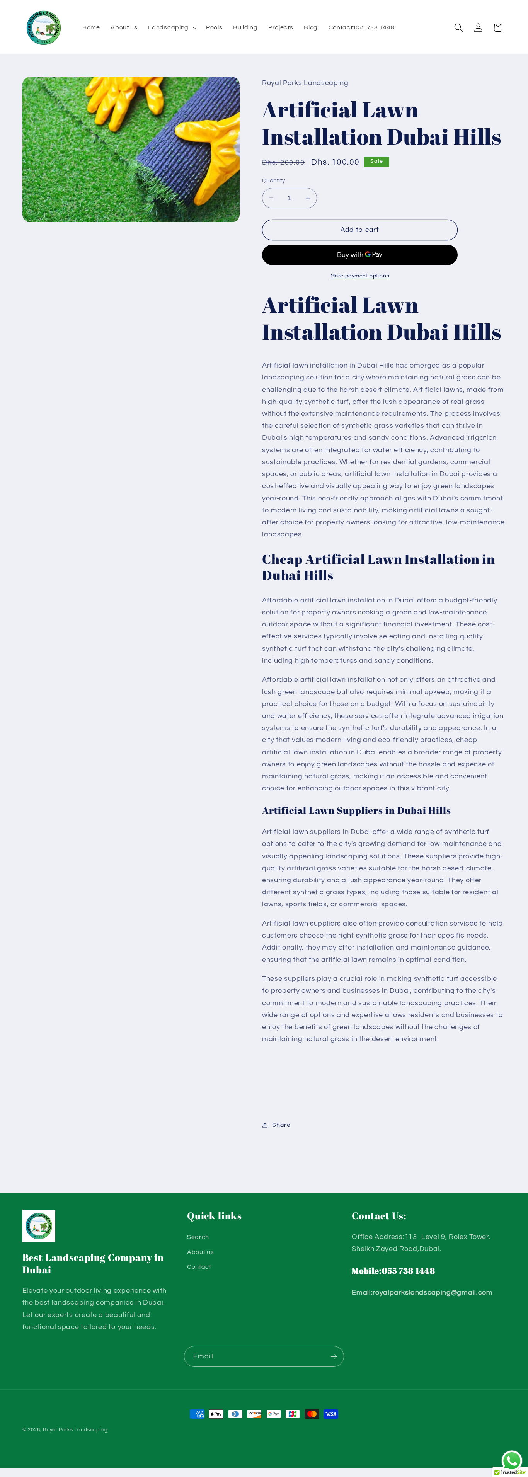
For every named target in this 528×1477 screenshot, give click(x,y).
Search (198, 1237)
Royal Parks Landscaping (75, 1430)
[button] (172, 28)
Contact (199, 1267)
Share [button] (281, 1125)
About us (200, 1252)
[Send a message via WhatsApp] (512, 1461)
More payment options (360, 276)
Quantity (273, 181)
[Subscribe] (334, 1356)
